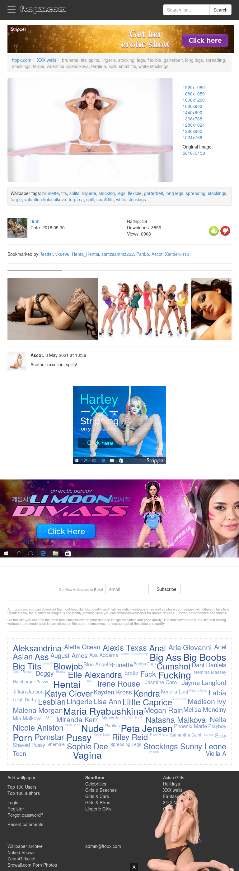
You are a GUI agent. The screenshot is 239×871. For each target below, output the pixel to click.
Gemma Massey (210, 672)
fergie (16, 199)
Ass (42, 656)
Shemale (56, 744)
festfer (47, 254)
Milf (49, 717)
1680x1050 (194, 93)
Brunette (121, 664)
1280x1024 (194, 125)
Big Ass (165, 657)
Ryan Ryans (159, 734)
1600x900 (192, 106)
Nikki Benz (72, 725)
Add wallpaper (21, 777)
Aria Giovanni (190, 647)
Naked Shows (21, 852)
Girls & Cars (97, 796)
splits (74, 193)
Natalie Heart (132, 717)
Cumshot (174, 665)
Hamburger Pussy (30, 681)
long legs (174, 193)
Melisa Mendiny (204, 709)
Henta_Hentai (85, 254)
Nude (92, 728)
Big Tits (27, 665)
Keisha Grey (198, 690)
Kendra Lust (174, 691)
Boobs (140, 663)
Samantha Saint (185, 735)
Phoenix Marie (190, 726)
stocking (107, 193)
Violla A (216, 753)
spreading (195, 193)
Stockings (160, 746)
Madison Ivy (207, 701)
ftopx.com (21, 60)
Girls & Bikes (97, 802)
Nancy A (110, 717)
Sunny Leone (203, 746)
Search (220, 10)
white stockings (131, 199)
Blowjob (68, 665)
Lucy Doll (179, 699)
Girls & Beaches (101, 790)
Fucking (174, 674)
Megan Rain (163, 709)
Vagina (87, 755)
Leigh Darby (25, 699)
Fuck (148, 673)
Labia (217, 692)
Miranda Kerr (77, 719)
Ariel (220, 646)
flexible (135, 193)
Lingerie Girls (98, 808)
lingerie (89, 193)
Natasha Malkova (176, 719)
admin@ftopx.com (103, 846)
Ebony (60, 671)
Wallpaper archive (25, 846)
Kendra (146, 693)
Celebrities (95, 784)
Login (12, 802)
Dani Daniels (209, 664)
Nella (218, 719)
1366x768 (192, 118)
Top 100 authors (23, 793)
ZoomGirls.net (21, 858)
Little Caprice (147, 701)
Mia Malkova (27, 718)
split (90, 199)
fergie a (76, 199)
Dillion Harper (23, 671)
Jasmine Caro (161, 682)
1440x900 (192, 112)
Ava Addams (103, 655)
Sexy (220, 735)
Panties (112, 725)
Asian (23, 656)
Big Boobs (204, 657)
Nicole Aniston (38, 727)
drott (35, 221)
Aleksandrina (37, 647)
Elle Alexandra (95, 674)
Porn (22, 737)
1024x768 (192, 137)
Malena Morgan (38, 709)
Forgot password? (25, 815)
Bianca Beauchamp (134, 653)
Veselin (154, 751)
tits (64, 193)
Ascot (157, 254)
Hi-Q (89, 681)
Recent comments (25, 824)
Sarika (208, 734)
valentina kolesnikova (45, 199)
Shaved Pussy (29, 744)
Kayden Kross (113, 691)
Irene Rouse (118, 683)
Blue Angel (95, 664)
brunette (50, 193)
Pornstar (49, 736)
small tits (105, 199)
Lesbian (52, 701)
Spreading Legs (125, 744)
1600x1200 (194, 100)
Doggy (45, 673)
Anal (157, 647)
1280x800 (192, 131)
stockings (217, 193)
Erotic (131, 672)
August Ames (68, 655)
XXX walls (46, 60)
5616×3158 (194, 153)
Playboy (217, 726)
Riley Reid (130, 736)
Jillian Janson (28, 691)
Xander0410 (177, 254)
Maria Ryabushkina (103, 711)
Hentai (67, 684)
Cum (151, 663)
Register (15, 808)
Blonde (47, 663)
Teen (19, 753)
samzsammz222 (117, 254)
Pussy (78, 737)
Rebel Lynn (101, 734)
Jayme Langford (204, 682)
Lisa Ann (107, 701)
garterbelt (153, 193)
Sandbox (94, 777)
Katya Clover (69, 693)
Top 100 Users (21, 787)
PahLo (142, 254)
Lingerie (79, 701)
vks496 (62, 254)
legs (121, 193)
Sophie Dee (87, 746)
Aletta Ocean (82, 646)
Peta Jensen (147, 728)
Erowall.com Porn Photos (32, 865)
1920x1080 (194, 87)
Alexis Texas (125, 647)
